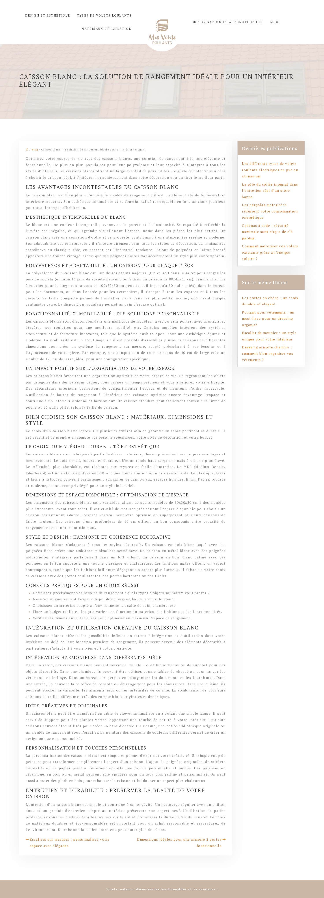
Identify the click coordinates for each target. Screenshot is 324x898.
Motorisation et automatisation (227, 22)
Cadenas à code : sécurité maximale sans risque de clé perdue (267, 231)
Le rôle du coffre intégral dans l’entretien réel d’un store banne (270, 190)
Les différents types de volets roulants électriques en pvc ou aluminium (270, 169)
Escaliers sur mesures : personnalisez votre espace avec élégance (70, 842)
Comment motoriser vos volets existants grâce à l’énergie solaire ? (270, 252)
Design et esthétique (47, 15)
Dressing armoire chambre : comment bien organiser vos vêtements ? (267, 353)
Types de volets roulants (104, 15)
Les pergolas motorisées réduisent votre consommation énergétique (270, 211)
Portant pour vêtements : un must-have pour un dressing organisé (268, 318)
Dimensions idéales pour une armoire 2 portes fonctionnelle (179, 842)
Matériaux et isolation (107, 29)
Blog (275, 22)
